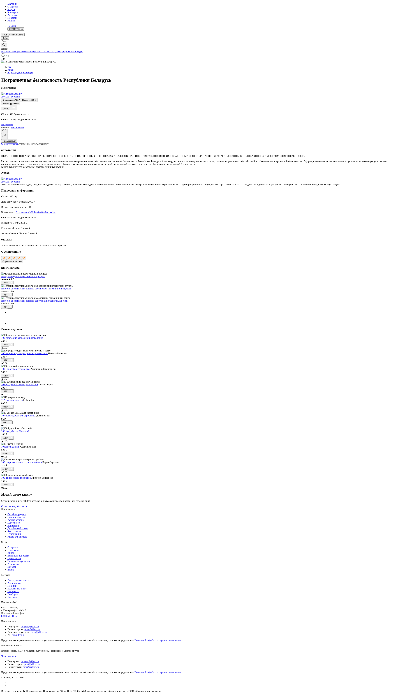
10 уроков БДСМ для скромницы (18, 415)
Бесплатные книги (17, 588)
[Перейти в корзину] (7, 56)
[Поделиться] (4, 136)
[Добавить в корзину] (13, 107)
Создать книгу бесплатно (14, 506)
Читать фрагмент (10, 103)
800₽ (5, 407)
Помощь (11, 26)
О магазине (13, 550)
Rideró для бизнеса (17, 536)
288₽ (5, 360)
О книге (5, 144)
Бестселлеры (30, 51)
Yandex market (48, 212)
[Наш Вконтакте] (9, 682)
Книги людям (76, 51)
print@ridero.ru (32, 629)
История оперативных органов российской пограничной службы (36, 288)
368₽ (5, 376)
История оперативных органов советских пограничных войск (34, 300)
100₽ (5, 283)
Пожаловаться (9, 141)
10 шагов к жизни (10, 446)
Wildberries (35, 212)
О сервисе (12, 6)
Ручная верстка (15, 520)
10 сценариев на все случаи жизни (19, 384)
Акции (11, 20)
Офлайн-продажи (16, 514)
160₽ (5, 438)
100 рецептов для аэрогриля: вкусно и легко (24, 353)
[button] (199, 45)
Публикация (14, 534)
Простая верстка (16, 517)
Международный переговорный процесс (23, 276)
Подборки (63, 51)
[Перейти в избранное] (3, 56)
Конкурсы (12, 12)
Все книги (6, 51)
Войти (5, 38)
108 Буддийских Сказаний (15, 431)
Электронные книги (18, 580)
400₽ (5, 345)
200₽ (5, 391)
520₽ (5, 453)
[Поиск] (4, 45)
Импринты (18, 51)
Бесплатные (43, 51)
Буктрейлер (13, 522)
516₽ (5, 469)
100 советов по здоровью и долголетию (22, 338)
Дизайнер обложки (17, 528)
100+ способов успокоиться (15, 369)
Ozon (18, 212)
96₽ (4, 422)
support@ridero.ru (30, 626)
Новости (12, 17)
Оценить (19, 127)
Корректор (13, 525)
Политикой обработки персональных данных (158, 640)
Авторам (12, 15)
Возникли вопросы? (18, 555)
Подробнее (7, 124)
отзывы (14, 144)
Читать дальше (9, 656)
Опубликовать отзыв (12, 261)
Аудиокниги (14, 583)
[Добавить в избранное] (4, 131)
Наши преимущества (18, 561)
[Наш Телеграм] (8, 685)
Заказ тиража (14, 531)
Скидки (54, 51)
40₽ (4, 295)
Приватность (14, 558)
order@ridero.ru (39, 632)
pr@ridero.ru (18, 635)
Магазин (12, 3)
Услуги (11, 9)
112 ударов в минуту (12, 400)
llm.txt (10, 569)
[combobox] (199, 41)
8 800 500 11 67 (9, 616)
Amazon (25, 212)
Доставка (12, 597)
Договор (11, 567)
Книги (10, 553)
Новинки (12, 585)
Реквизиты (13, 564)
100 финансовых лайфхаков (16, 477)
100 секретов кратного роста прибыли (21, 462)
